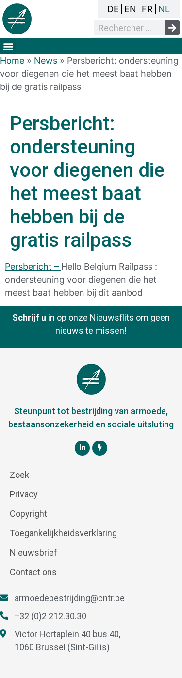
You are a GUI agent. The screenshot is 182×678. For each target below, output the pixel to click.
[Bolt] (99, 448)
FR (147, 9)
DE (113, 9)
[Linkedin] (82, 448)
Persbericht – (33, 266)
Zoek (19, 475)
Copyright (28, 513)
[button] (8, 46)
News (45, 60)
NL (164, 9)
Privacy (24, 494)
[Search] (172, 27)
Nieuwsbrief (33, 552)
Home (12, 60)
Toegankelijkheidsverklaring (63, 533)
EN (130, 9)
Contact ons (33, 572)
